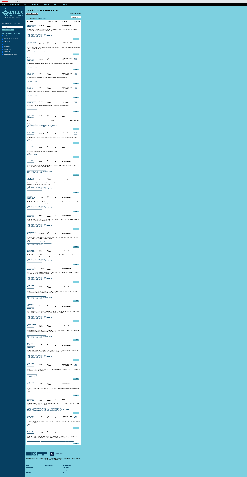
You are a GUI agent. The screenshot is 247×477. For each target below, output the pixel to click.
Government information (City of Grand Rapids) (39, 392)
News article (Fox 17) (32, 67)
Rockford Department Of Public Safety (31, 197)
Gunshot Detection (7, 49)
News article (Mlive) (32, 140)
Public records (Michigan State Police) (36, 34)
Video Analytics (6, 56)
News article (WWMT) (32, 375)
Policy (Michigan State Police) (34, 36)
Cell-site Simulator (7, 43)
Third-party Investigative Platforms (10, 54)
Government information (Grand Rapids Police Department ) (42, 125)
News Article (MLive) (32, 376)
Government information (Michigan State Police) (39, 35)
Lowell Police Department (30, 87)
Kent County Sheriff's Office (30, 251)
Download (32, 13)
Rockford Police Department (31, 432)
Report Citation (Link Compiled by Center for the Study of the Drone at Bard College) (48, 409)
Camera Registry (6, 41)
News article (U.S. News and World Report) (37, 51)
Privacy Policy (66, 470)
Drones (5, 44)
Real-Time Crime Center (8, 52)
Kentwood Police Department (31, 133)
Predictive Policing (7, 51)
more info (76, 38)
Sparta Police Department (30, 179)
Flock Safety (75, 59)
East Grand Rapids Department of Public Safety (31, 345)
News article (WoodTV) (32, 124)
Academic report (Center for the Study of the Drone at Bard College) (44, 408)
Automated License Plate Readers (10, 38)
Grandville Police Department (31, 101)
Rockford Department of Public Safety (31, 59)
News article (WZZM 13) (33, 154)
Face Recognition (7, 46)
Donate (65, 4)
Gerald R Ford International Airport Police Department (30, 306)
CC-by (64, 472)
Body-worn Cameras (7, 39)
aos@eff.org (43, 18)
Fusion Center (6, 47)
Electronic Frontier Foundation (25, 1)
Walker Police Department (30, 73)
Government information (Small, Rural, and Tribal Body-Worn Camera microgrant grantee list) (50, 441)
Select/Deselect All (7, 35)
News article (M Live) (32, 425)
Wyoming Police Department (31, 25)
